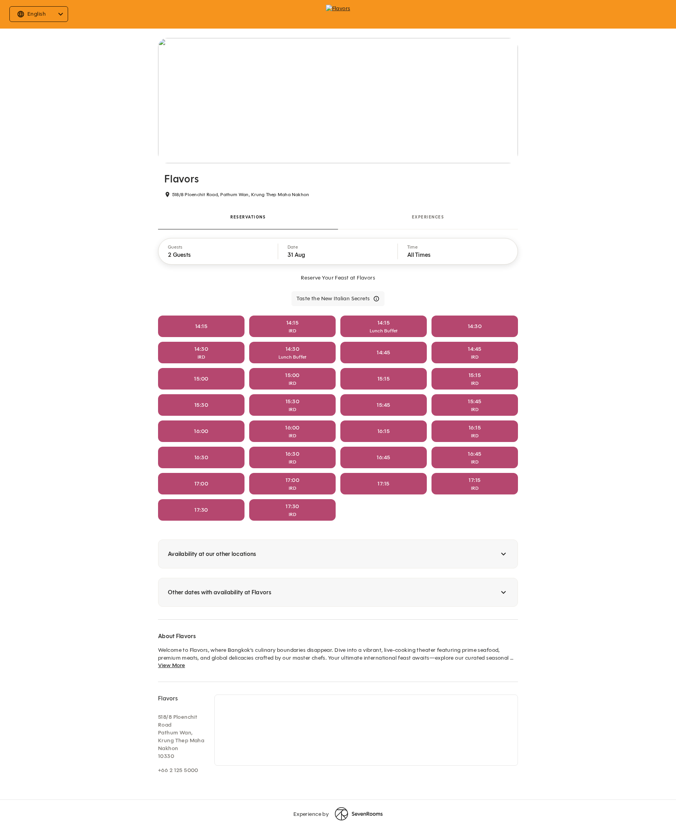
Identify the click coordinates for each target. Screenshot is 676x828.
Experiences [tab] (428, 217)
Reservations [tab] (248, 217)
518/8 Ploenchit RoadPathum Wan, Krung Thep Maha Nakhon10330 (181, 736)
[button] (218, 251)
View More (171, 665)
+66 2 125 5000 (178, 770)
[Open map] (366, 730)
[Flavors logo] (338, 14)
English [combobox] (36, 14)
